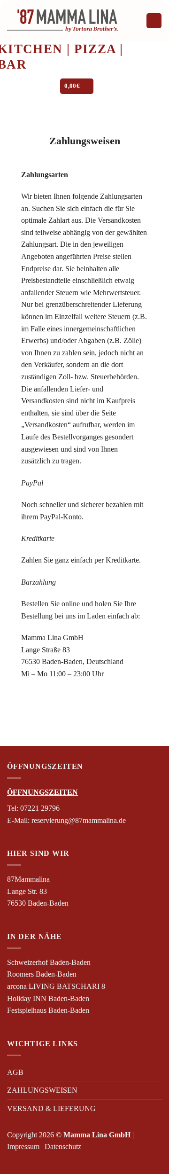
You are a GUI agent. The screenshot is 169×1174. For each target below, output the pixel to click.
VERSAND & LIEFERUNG (51, 1108)
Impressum (23, 1147)
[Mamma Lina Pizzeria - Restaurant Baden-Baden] (62, 21)
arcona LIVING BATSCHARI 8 (56, 986)
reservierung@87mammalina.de (78, 820)
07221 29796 (40, 808)
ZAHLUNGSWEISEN (42, 1090)
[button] (153, 21)
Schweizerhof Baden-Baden (49, 962)
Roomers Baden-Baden (42, 974)
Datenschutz (63, 1147)
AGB (15, 1072)
